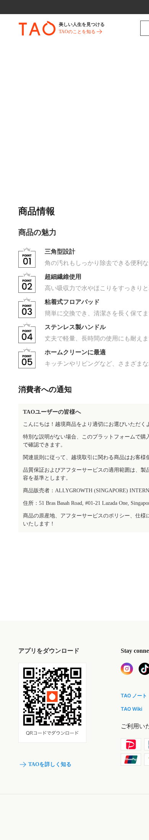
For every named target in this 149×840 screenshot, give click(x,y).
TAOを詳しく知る (49, 764)
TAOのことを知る (77, 31)
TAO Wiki (131, 709)
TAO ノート (134, 695)
